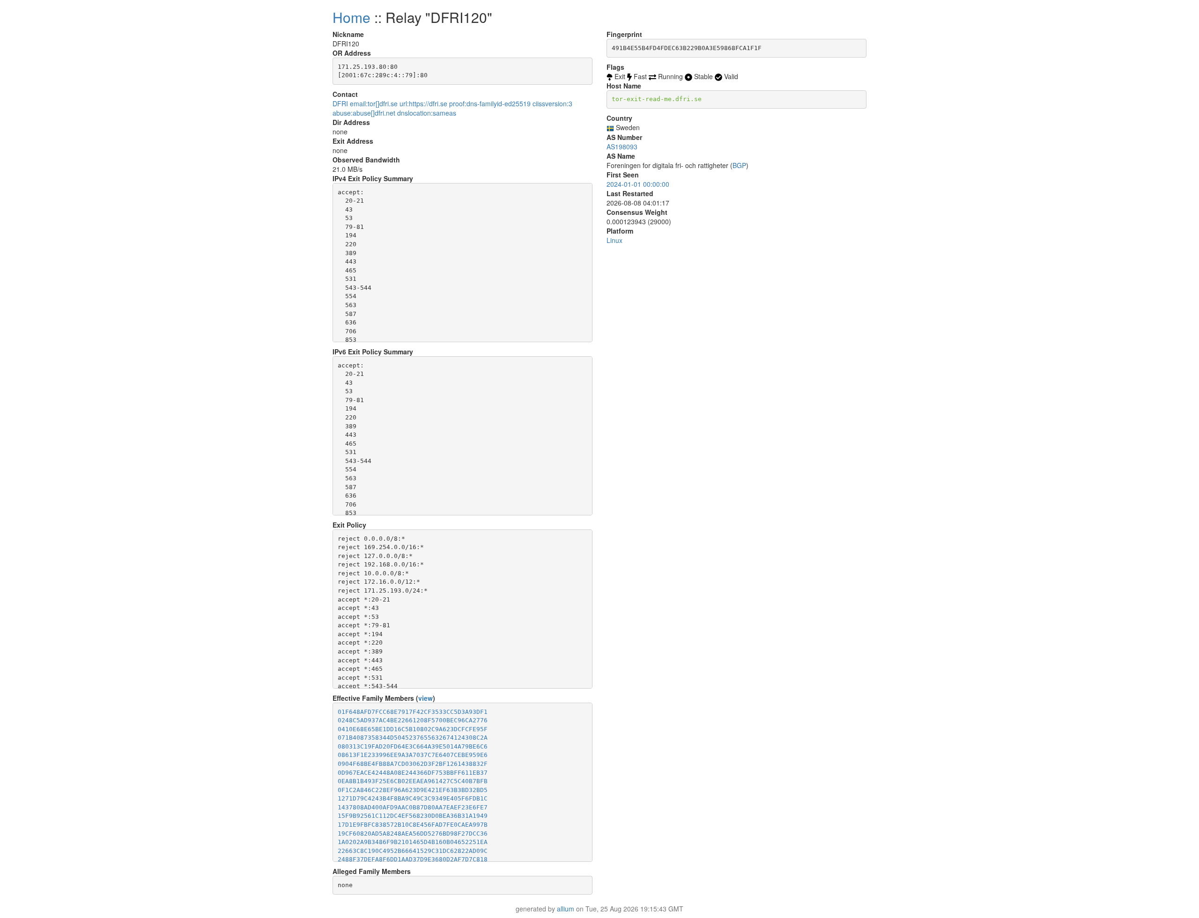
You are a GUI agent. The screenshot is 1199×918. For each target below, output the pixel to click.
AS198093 (622, 146)
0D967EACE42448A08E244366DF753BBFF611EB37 (413, 772)
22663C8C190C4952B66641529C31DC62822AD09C (413, 850)
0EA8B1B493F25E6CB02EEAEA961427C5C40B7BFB (413, 781)
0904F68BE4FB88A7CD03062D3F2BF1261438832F (413, 763)
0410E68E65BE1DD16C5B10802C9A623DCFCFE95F (413, 729)
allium (565, 908)
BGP (739, 165)
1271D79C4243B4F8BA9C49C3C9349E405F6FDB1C (413, 798)
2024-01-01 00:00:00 (638, 184)
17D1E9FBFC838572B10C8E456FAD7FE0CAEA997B (413, 824)
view (425, 698)
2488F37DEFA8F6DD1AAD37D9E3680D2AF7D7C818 (413, 859)
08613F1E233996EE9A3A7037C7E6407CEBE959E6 (413, 754)
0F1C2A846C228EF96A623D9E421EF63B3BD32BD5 (413, 789)
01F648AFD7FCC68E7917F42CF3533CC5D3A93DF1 (413, 711)
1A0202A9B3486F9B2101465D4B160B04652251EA (413, 841)
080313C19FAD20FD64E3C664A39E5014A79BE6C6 (413, 746)
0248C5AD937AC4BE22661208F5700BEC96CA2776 (413, 720)
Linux (614, 240)
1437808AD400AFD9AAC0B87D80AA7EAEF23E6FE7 (413, 807)
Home (351, 17)
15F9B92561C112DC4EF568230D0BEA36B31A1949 (413, 815)
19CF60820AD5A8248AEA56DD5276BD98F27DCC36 (413, 833)
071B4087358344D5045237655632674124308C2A (413, 737)
